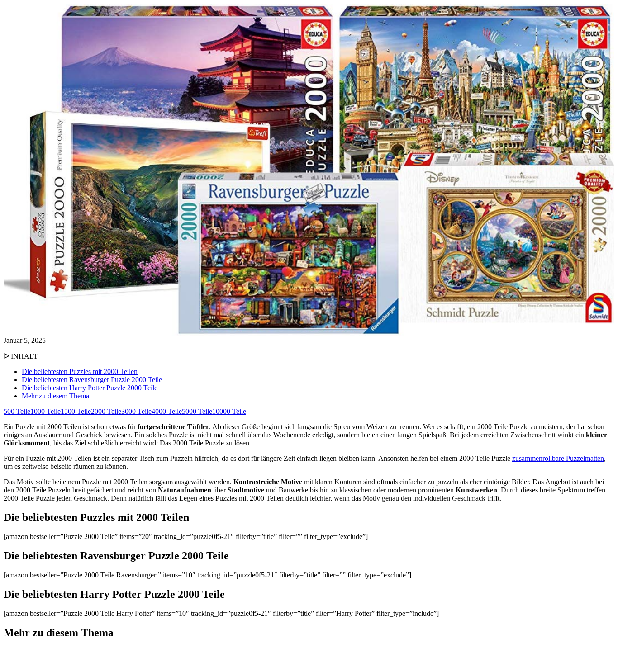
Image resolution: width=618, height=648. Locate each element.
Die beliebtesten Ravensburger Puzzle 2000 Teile (92, 379)
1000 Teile (45, 411)
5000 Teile (197, 411)
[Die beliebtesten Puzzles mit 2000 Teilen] (309, 334)
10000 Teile (229, 411)
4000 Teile (167, 411)
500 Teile (17, 411)
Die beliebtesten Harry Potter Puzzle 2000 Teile (89, 388)
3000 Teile (136, 411)
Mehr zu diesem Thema (55, 396)
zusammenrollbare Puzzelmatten (558, 458)
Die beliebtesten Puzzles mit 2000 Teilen (80, 371)
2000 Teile (106, 411)
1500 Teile (76, 411)
